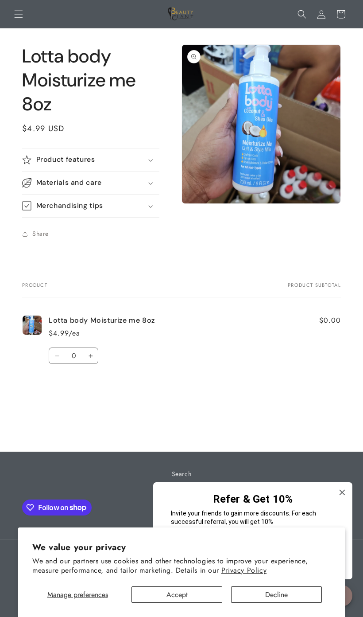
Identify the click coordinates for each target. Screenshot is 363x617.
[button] (18, 14)
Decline (276, 595)
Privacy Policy (243, 570)
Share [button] (40, 233)
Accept (177, 595)
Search (182, 473)
